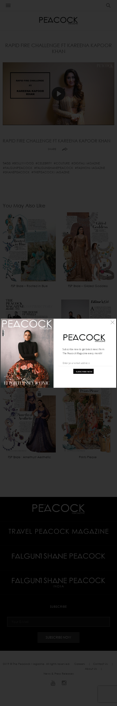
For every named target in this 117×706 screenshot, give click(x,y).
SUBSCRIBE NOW (84, 371)
